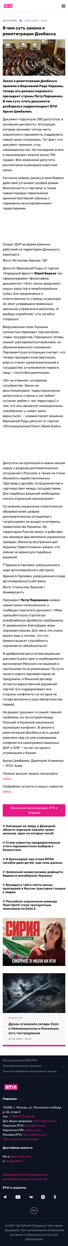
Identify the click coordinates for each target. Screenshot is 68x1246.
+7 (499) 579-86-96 (22, 1094)
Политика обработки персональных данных (30, 1049)
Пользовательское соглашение (22, 1043)
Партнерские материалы (20, 1117)
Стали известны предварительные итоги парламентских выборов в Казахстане (31, 824)
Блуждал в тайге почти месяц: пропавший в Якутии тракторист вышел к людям (34, 866)
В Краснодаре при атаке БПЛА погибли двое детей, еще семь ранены (32, 838)
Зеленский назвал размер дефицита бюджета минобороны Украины (33, 851)
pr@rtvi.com (33, 1108)
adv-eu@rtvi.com (34, 1112)
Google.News (14, 1139)
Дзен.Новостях (20, 1134)
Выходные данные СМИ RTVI (20, 1038)
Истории (10, 20)
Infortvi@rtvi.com (44, 1099)
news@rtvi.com (35, 1103)
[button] (64, 6)
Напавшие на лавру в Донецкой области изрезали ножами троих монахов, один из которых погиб (29, 807)
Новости (16, 996)
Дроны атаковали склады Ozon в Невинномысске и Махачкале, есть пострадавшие (34, 1006)
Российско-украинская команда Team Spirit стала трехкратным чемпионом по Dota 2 (30, 882)
